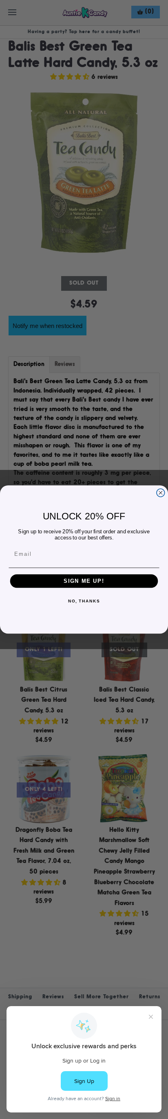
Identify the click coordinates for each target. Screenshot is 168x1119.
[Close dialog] (161, 493)
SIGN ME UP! (84, 581)
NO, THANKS (84, 601)
